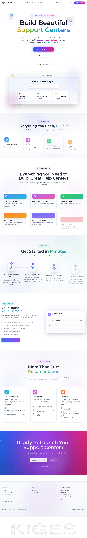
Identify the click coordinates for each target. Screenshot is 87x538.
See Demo (44, 55)
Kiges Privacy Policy (65, 490)
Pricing (34, 2)
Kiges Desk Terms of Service (67, 496)
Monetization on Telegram (78, 509)
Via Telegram (34, 490)
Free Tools (5, 499)
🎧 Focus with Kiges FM (8, 501)
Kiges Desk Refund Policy (66, 499)
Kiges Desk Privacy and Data (67, 494)
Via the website (35, 492)
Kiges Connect (6, 494)
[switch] (65, 2)
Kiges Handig (5, 496)
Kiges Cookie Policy (65, 492)
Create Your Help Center (10, 340)
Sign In (53, 459)
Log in (70, 2)
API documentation (7, 492)
